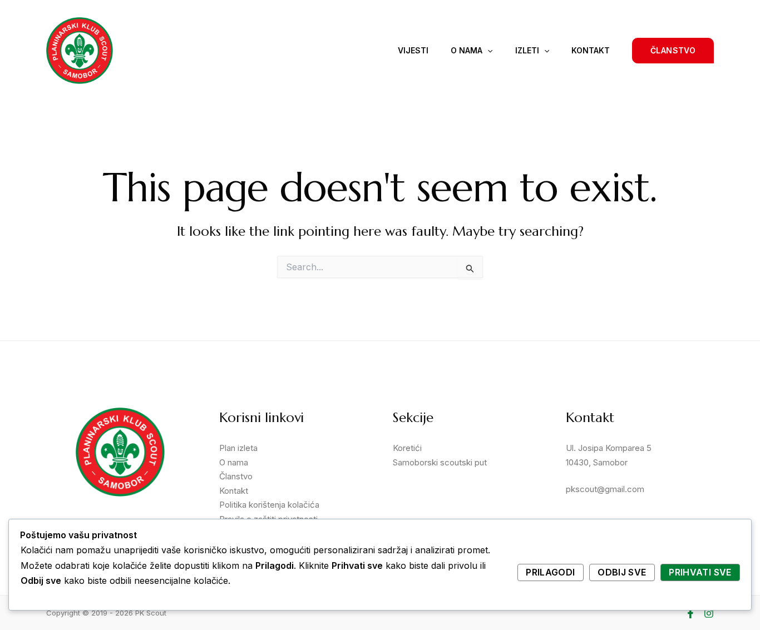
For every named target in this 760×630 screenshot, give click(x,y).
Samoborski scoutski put (440, 462)
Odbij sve (622, 572)
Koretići (407, 448)
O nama (466, 50)
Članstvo (236, 476)
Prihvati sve (700, 572)
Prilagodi (550, 572)
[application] (487, 51)
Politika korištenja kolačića (269, 504)
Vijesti (413, 50)
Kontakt (590, 50)
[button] (673, 50)
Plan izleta (238, 448)
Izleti (527, 50)
